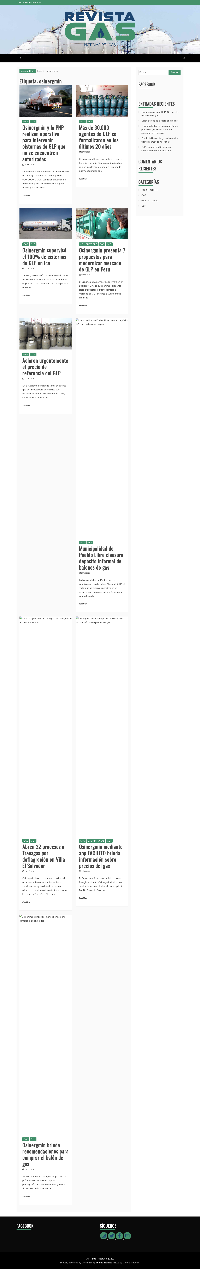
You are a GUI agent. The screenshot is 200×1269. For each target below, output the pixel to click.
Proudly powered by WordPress (77, 1262)
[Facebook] (120, 1238)
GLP (33, 121)
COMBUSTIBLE (88, 244)
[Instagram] (104, 1238)
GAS (25, 121)
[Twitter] (112, 1238)
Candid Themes (131, 1262)
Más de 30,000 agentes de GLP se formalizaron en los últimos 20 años (99, 136)
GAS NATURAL (96, 840)
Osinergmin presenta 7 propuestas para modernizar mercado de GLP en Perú (102, 259)
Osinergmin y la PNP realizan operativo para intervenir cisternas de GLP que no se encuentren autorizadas (43, 143)
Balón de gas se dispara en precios (159, 120)
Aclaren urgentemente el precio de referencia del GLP (45, 366)
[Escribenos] (127, 1238)
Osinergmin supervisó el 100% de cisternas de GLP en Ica (44, 256)
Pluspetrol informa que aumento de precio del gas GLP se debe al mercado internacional (159, 129)
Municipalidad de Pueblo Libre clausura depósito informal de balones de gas (101, 557)
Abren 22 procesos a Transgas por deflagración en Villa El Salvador (43, 856)
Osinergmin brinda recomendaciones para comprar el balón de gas (45, 1154)
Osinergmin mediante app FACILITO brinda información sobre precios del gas (101, 856)
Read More (26, 195)
